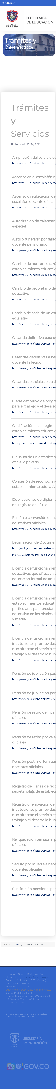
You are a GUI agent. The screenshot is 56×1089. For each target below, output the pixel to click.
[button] (2, 53)
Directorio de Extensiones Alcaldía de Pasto (28, 989)
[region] (28, 53)
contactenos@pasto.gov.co (33, 977)
